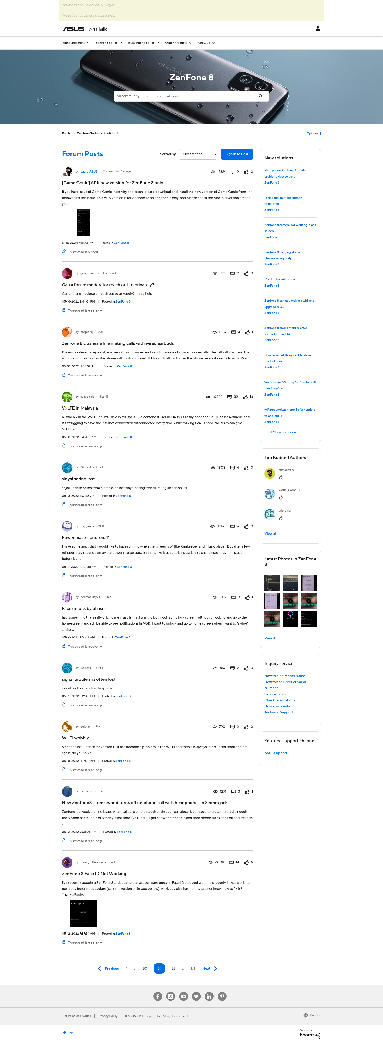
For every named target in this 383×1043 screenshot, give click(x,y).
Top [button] (70, 1032)
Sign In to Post (237, 154)
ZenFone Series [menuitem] (106, 43)
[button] (272, 583)
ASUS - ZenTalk (85, 28)
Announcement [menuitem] (74, 43)
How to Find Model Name (284, 676)
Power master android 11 (85, 538)
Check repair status (279, 700)
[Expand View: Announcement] (88, 43)
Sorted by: (168, 154)
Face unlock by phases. (84, 609)
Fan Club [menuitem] (204, 43)
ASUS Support (275, 753)
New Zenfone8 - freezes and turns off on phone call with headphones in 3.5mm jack (144, 803)
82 (173, 968)
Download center (278, 706)
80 (145, 968)
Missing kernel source (279, 280)
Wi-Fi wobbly (75, 738)
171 (193, 968)
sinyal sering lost (78, 479)
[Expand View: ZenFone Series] (121, 43)
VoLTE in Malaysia (80, 408)
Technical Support (278, 712)
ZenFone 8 (121, 243)
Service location (276, 694)
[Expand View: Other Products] (190, 43)
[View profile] (67, 171)
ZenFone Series (88, 134)
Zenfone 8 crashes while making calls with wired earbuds (118, 343)
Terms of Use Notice (77, 1016)
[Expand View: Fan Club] (213, 43)
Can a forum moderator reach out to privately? (108, 285)
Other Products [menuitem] (176, 43)
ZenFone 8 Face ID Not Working (94, 874)
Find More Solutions (280, 432)
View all (270, 533)
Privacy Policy (108, 1016)
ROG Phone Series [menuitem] (141, 43)
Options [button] (312, 134)
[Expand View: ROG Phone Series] (158, 43)
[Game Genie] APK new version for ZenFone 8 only (112, 183)
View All (270, 638)
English (67, 134)
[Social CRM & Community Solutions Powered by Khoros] (310, 1033)
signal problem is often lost (89, 679)
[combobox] (210, 96)
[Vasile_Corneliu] (283, 498)
